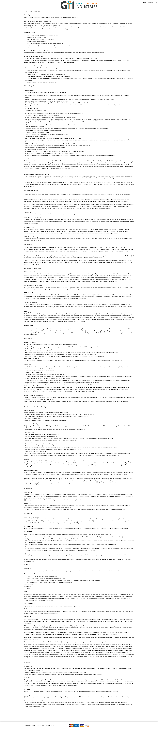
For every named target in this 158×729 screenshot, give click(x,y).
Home (25, 11)
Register (151, 2)
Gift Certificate (50, 725)
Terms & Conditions (29, 725)
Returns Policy (40, 725)
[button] (156, 2)
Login (144, 2)
